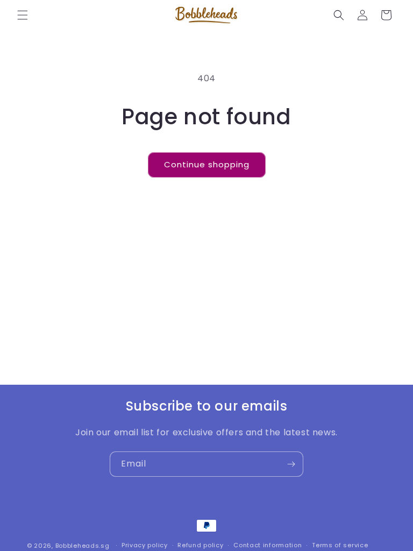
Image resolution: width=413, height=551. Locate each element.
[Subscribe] (291, 464)
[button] (22, 15)
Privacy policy (145, 545)
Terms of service (340, 545)
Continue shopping (207, 164)
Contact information (267, 545)
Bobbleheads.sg (82, 545)
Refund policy (200, 545)
